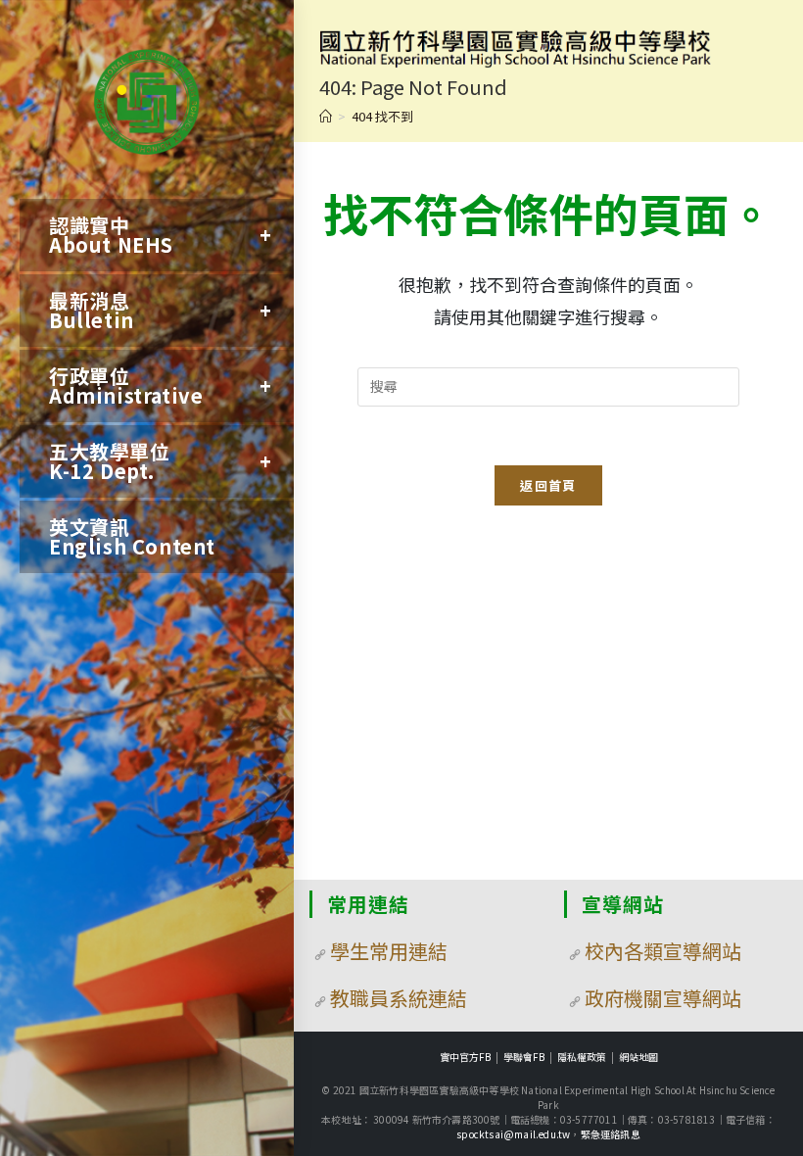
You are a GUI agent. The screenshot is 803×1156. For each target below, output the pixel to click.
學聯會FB (523, 1056)
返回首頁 (548, 485)
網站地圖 (638, 1056)
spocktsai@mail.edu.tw (513, 1134)
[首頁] (325, 116)
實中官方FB (465, 1056)
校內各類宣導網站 (663, 951)
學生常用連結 (389, 951)
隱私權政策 (581, 1056)
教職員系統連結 (398, 998)
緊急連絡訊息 (610, 1134)
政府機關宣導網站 (663, 998)
